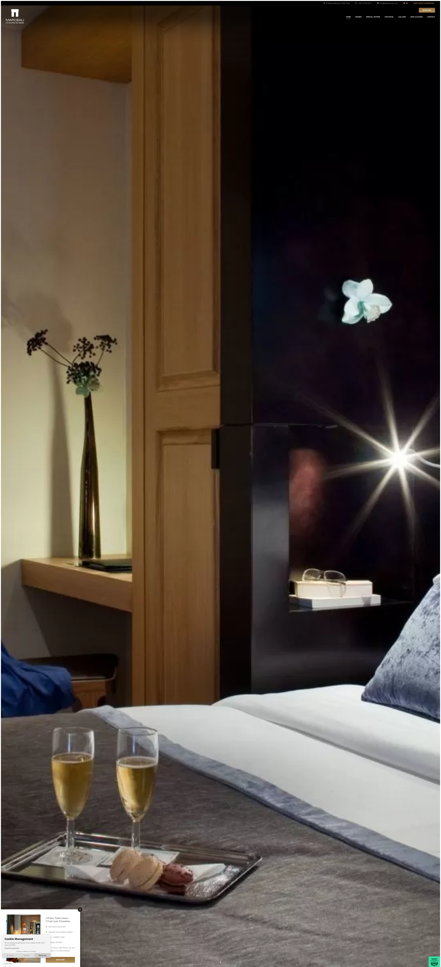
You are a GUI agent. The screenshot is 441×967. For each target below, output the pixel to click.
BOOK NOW (60, 960)
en (407, 3)
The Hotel (389, 17)
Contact (431, 17)
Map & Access (417, 17)
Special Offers (373, 17)
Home (348, 17)
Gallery (402, 17)
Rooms (358, 17)
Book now (427, 10)
